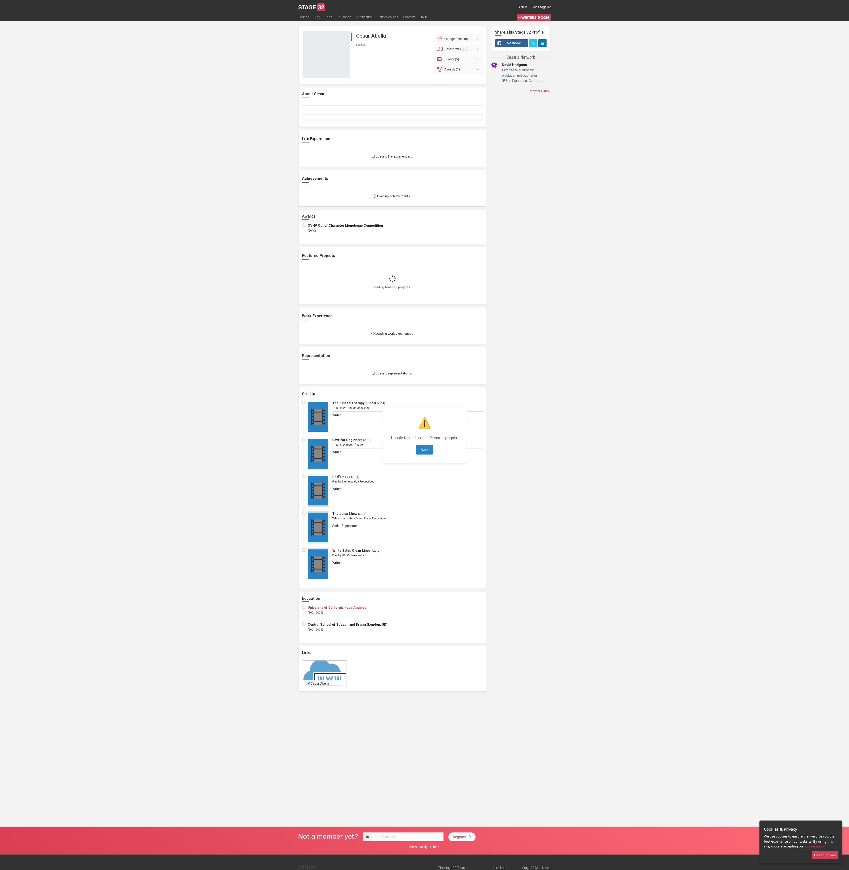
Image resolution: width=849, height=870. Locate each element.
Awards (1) (452, 69)
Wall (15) (455, 49)
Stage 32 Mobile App (536, 868)
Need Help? (500, 868)
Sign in (522, 7)
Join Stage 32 (541, 7)
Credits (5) (451, 59)
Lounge (303, 17)
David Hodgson (514, 65)
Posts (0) (456, 39)
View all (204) (539, 91)
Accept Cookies (824, 855)
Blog (317, 17)
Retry (425, 450)
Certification (364, 17)
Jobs (328, 17)
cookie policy (815, 846)
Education (344, 17)
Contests (409, 17)
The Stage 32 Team (451, 868)
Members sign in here (424, 847)
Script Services (387, 17)
